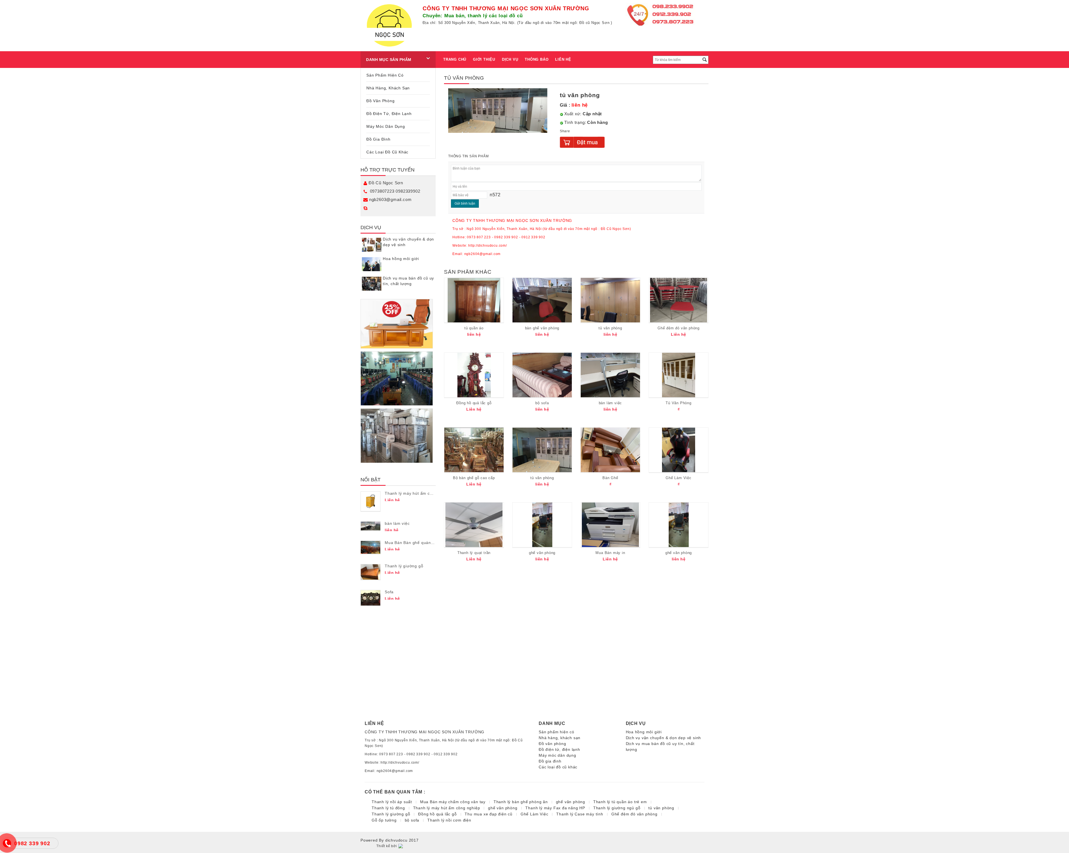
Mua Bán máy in (610, 553)
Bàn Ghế (610, 478)
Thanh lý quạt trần (474, 553)
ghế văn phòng (542, 553)
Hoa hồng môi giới (401, 258)
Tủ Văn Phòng (679, 403)
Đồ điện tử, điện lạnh (389, 113)
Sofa (389, 592)
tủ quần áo (474, 328)
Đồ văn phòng (380, 101)
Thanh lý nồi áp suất (392, 802)
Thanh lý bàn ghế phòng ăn (521, 802)
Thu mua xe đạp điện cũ (489, 814)
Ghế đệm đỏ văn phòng (679, 328)
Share (565, 131)
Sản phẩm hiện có (385, 75)
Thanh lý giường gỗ (404, 566)
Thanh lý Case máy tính (579, 814)
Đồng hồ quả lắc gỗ (473, 403)
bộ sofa (542, 403)
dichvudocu (396, 840)
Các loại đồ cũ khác (387, 152)
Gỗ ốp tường (384, 820)
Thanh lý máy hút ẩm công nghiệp (418, 493)
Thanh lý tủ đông (388, 808)
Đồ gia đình (378, 139)
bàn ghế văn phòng (542, 328)
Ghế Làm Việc (679, 478)
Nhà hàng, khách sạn (388, 88)
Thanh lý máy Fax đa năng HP (555, 808)
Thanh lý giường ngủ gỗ (617, 808)
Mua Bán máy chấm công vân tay (453, 802)
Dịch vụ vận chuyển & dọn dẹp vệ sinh (663, 738)
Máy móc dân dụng (385, 126)
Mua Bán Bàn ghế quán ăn (411, 542)
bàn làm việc (397, 523)
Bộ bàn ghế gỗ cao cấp (474, 478)
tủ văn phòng (610, 328)
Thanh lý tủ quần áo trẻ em (620, 802)
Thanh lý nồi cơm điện (449, 820)
